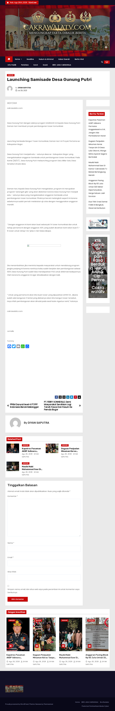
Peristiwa (25, 65)
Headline (30, 59)
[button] (102, 62)
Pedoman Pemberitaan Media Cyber (95, 706)
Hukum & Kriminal (46, 59)
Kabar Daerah (64, 59)
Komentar (13, 496)
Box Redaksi (104, 702)
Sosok (45, 65)
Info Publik (12, 65)
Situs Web (12, 571)
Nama (11, 543)
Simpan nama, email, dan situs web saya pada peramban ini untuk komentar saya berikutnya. (43, 591)
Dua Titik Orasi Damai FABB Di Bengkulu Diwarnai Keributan (97, 204)
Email (11, 557)
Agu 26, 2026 (27, 454)
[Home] (9, 59)
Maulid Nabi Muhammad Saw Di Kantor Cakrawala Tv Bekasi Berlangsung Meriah (97, 168)
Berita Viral (79, 59)
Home (18, 59)
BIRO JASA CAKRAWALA (62, 65)
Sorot (35, 65)
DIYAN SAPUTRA (24, 88)
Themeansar (48, 704)
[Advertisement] (44, 372)
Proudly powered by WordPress (17, 704)
